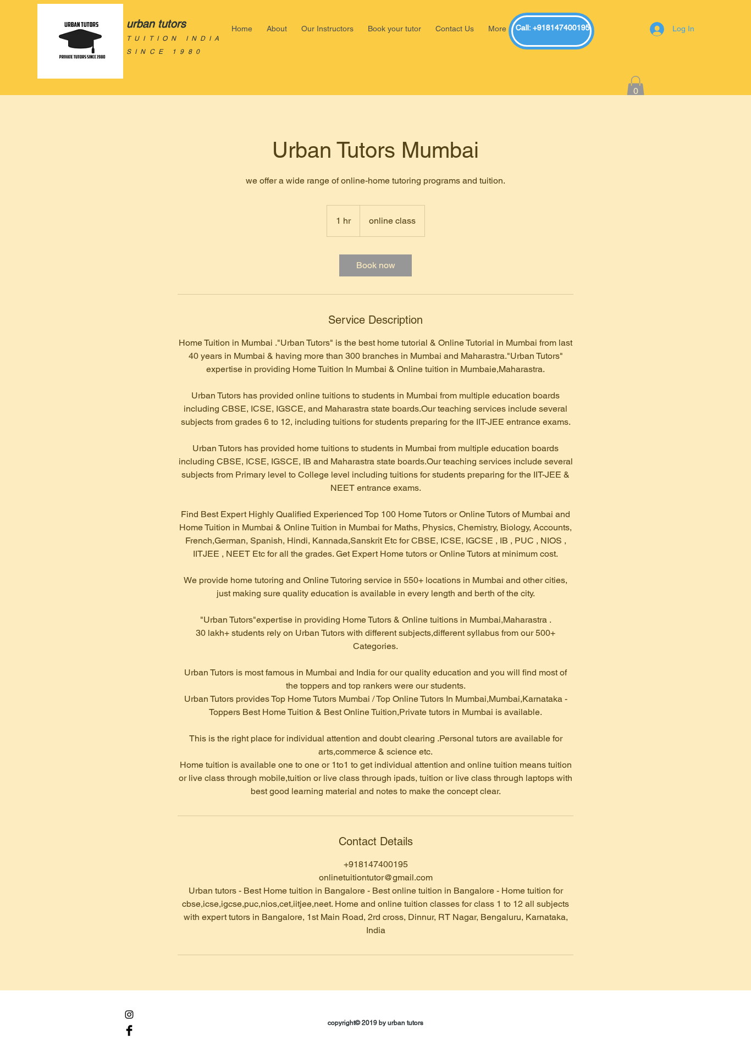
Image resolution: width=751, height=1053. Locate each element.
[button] (635, 87)
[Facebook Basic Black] (129, 1030)
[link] (375, 265)
